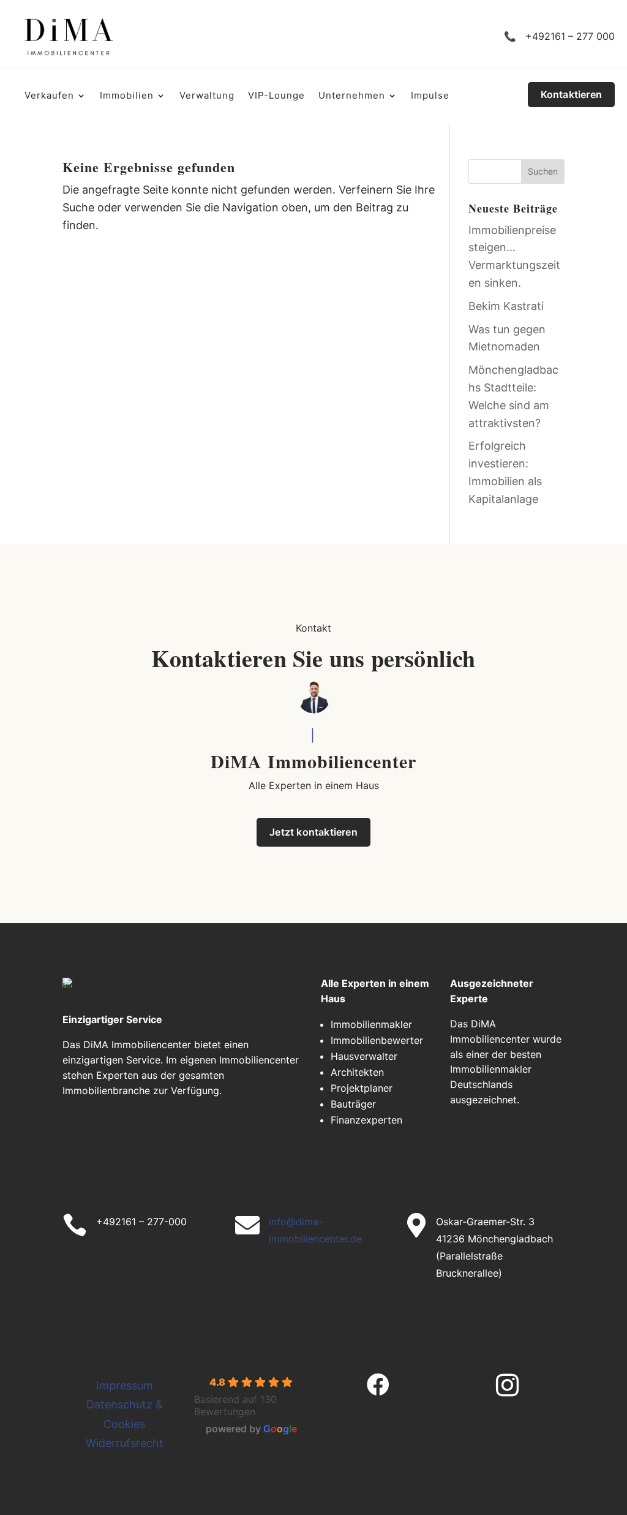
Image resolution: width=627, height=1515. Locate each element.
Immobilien (127, 96)
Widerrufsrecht (124, 1443)
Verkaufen (49, 96)
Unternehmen (351, 96)
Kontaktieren (571, 94)
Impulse (430, 96)
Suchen (543, 171)
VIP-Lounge (276, 96)
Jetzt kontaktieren (313, 832)
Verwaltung (207, 96)
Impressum (124, 1385)
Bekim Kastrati (506, 306)
